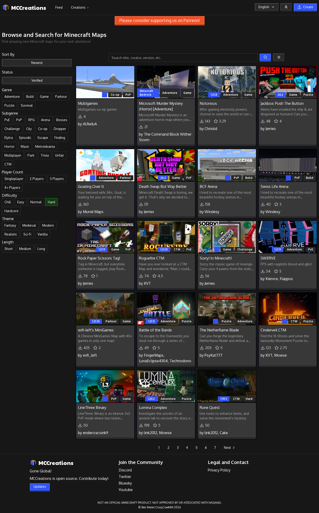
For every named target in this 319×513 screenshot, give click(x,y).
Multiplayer (12, 155)
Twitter (125, 476)
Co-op (42, 129)
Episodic (25, 138)
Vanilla (43, 234)
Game (44, 96)
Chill (7, 202)
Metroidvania (45, 146)
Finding (59, 138)
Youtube (126, 489)
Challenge (12, 129)
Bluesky (125, 483)
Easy (20, 202)
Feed (59, 7)
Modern (48, 225)
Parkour (61, 96)
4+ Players (12, 188)
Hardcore (11, 211)
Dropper (60, 129)
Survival (27, 105)
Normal (36, 202)
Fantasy (10, 225)
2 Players (37, 179)
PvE (7, 120)
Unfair (59, 155)
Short (8, 249)
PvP (19, 120)
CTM (7, 164)
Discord (125, 470)
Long (41, 249)
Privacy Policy (219, 470)
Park (31, 155)
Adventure (12, 96)
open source (66, 478)
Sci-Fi (27, 234)
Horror (9, 146)
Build (30, 96)
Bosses (61, 120)
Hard (51, 202)
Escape (43, 138)
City (29, 129)
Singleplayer (13, 179)
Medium (25, 249)
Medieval (29, 225)
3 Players (57, 179)
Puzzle (9, 105)
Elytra (8, 138)
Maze (25, 146)
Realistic (10, 234)
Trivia (45, 155)
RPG (31, 120)
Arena (45, 120)
